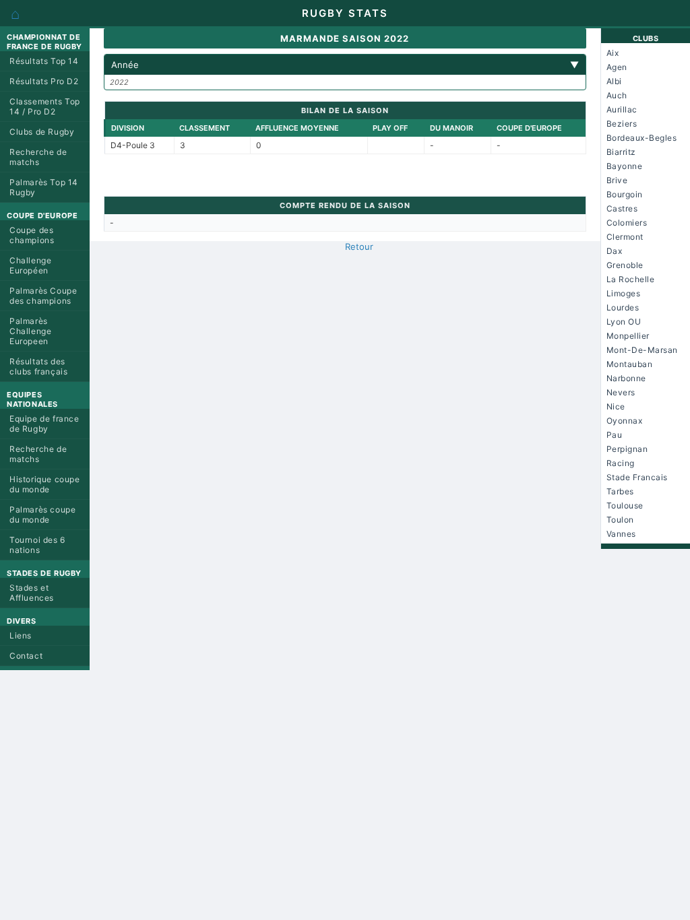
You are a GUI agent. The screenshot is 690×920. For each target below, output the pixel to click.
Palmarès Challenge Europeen (30, 331)
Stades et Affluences (31, 593)
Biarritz (621, 152)
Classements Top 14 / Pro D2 (44, 106)
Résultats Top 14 (44, 61)
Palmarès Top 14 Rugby (43, 187)
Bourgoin (624, 194)
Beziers (621, 124)
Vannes (621, 534)
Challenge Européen (30, 265)
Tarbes (620, 491)
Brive (617, 180)
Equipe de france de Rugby (44, 424)
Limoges (623, 293)
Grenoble (625, 265)
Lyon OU (623, 322)
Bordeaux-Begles (641, 138)
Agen (616, 67)
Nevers (620, 392)
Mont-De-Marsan (642, 350)
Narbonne (626, 378)
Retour (359, 246)
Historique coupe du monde (44, 484)
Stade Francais (637, 477)
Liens (20, 635)
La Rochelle (630, 279)
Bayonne (624, 166)
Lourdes (622, 307)
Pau (614, 435)
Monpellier (628, 336)
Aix (612, 53)
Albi (614, 81)
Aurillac (621, 109)
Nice (615, 406)
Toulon (620, 520)
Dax (614, 251)
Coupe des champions (31, 235)
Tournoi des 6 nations (37, 545)
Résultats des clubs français (38, 366)
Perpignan (627, 449)
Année (345, 64)
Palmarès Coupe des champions (43, 296)
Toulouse (625, 505)
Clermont (625, 237)
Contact (25, 656)
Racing (620, 463)
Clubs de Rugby (41, 132)
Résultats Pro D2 (44, 81)
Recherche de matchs (38, 157)
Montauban (629, 364)
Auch (616, 95)
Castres (622, 208)
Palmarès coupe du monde (42, 514)
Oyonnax (624, 421)
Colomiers (627, 223)
